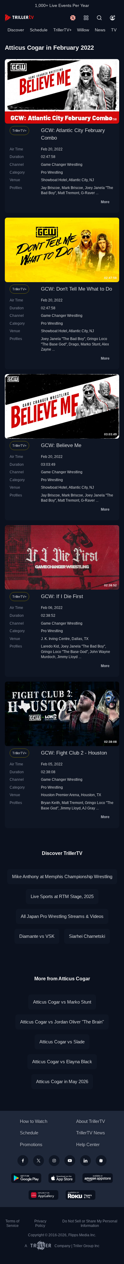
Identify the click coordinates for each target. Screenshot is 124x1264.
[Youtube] (69, 1160)
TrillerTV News (90, 1132)
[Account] (112, 17)
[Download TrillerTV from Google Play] (26, 1178)
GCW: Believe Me (61, 445)
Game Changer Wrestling (61, 164)
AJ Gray (88, 808)
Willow (83, 29)
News (100, 29)
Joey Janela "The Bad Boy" (63, 339)
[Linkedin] (85, 1160)
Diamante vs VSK (36, 936)
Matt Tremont (68, 193)
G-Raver (88, 193)
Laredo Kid (50, 646)
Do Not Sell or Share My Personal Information (89, 1223)
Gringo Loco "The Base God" (64, 652)
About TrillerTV (90, 1121)
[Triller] (101, 1160)
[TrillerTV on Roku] (81, 1195)
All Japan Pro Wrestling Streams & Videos (62, 916)
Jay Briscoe (50, 188)
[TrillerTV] (19, 17)
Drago (74, 344)
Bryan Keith (50, 803)
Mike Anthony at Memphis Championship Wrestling (62, 876)
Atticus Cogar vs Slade (62, 1041)
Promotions (31, 1144)
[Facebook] (22, 1160)
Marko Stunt (90, 344)
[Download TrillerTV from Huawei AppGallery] (43, 1195)
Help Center (88, 1144)
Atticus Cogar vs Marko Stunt (62, 1001)
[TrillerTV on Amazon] (97, 1178)
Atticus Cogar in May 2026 (62, 1081)
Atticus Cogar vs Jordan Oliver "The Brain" (62, 1021)
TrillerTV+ (62, 29)
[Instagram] (54, 1160)
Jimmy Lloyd (67, 657)
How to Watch (33, 1121)
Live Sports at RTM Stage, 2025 (62, 896)
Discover (16, 29)
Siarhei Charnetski (87, 936)
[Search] (99, 17)
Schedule (39, 29)
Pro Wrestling (52, 172)
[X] (38, 1160)
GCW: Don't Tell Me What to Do (76, 289)
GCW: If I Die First (62, 596)
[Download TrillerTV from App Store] (61, 1178)
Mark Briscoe (72, 188)
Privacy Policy (40, 1223)
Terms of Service (12, 1223)
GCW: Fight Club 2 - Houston (74, 753)
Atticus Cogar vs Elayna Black (62, 1061)
